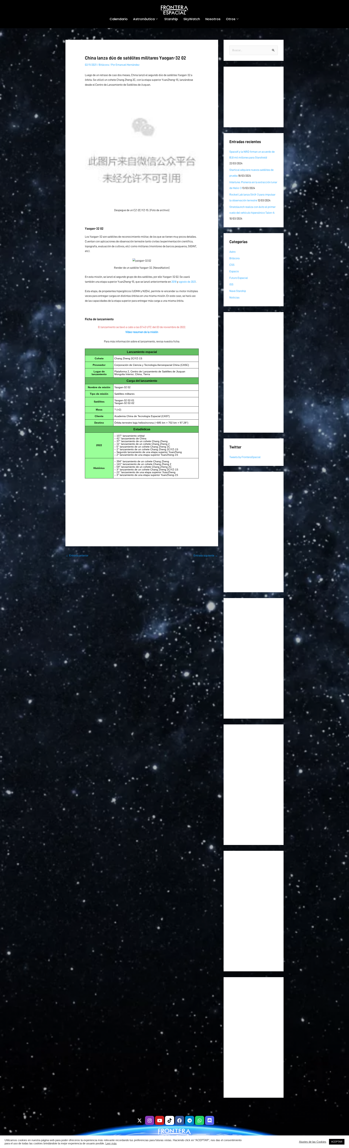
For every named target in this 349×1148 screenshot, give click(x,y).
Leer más (111, 1143)
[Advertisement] (142, 503)
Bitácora (104, 64)
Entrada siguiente (206, 555)
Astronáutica (144, 19)
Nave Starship (237, 291)
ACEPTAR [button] (336, 1141)
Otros (230, 19)
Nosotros (212, 19)
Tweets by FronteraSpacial (244, 457)
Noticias (234, 297)
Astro (232, 251)
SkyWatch (191, 19)
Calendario (119, 19)
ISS (231, 284)
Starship (171, 19)
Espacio (234, 271)
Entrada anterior (77, 555)
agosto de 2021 (187, 281)
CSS (231, 264)
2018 (173, 281)
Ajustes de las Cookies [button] (312, 1141)
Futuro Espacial (238, 278)
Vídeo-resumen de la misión (141, 332)
